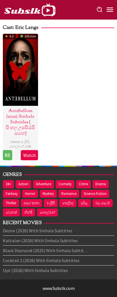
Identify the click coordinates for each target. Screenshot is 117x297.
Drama (100, 184)
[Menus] (110, 9)
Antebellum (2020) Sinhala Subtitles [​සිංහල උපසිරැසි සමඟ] (20, 122)
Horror (15, 142)
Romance (68, 193)
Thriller (11, 203)
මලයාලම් (102, 203)
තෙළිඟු (68, 203)
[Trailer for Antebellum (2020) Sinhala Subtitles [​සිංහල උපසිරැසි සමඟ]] (7, 155)
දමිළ (84, 203)
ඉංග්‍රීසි (25, 142)
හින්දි (28, 212)
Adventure (43, 184)
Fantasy (12, 193)
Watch (29, 155)
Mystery (48, 193)
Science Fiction (95, 193)
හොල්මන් (17, 146)
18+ (8, 184)
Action (23, 184)
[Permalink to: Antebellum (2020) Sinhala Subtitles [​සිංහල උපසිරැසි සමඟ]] (20, 69)
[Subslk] (29, 9)
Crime (83, 184)
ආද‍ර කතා (31, 203)
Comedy (65, 184)
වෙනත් (11, 212)
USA (28, 146)
